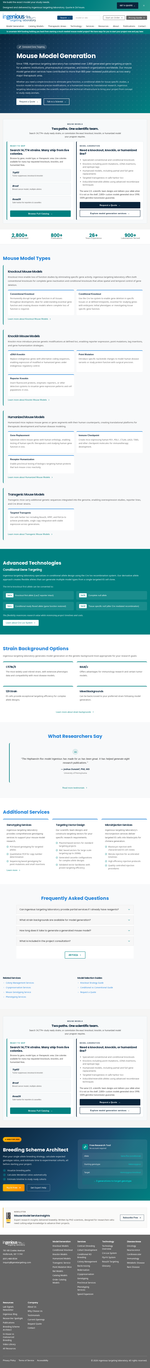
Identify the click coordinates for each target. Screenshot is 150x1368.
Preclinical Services (86, 1282)
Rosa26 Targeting (110, 1261)
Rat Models (58, 1271)
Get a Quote (127, 6)
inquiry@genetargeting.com (17, 1262)
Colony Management (87, 1261)
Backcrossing (83, 1265)
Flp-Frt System (109, 1257)
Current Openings (36, 1319)
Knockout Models (61, 1245)
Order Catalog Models (59, 1281)
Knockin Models (60, 1254)
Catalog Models (36, 26)
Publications (129, 26)
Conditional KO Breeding (84, 1256)
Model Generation (15, 26)
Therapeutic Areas (57, 26)
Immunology (133, 1258)
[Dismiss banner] (144, 5)
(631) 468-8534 (10, 1258)
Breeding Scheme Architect (11, 1328)
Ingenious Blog (10, 1314)
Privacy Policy (9, 1360)
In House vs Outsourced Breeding (8, 1337)
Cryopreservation (85, 1274)
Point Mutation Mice (62, 1267)
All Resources (9, 1348)
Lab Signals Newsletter (8, 1308)
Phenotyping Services (83, 1288)
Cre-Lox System (109, 1253)
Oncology (131, 1245)
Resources (103, 26)
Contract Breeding (86, 1245)
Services (90, 26)
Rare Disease (133, 1267)
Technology (76, 26)
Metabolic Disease (136, 1262)
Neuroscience (133, 1250)
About (116, 26)
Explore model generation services (110, 213)
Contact (142, 26)
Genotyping (82, 1278)
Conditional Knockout (63, 1250)
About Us (32, 1306)
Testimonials (34, 1315)
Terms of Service (26, 1360)
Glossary (106, 1265)
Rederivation (83, 1269)
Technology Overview (107, 1247)
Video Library (9, 1344)
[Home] (19, 18)
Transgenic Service (61, 1262)
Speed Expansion (85, 1294)
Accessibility (42, 1360)
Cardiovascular (134, 1254)
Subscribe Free (130, 1218)
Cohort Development (87, 1250)
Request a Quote (110, 205)
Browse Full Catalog (40, 213)
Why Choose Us (35, 1311)
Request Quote (35, 1323)
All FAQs (73, 955)
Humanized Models (62, 1258)
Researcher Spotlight (13, 1318)
